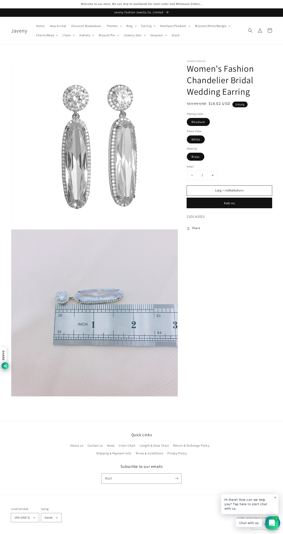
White (195, 139)
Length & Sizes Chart (154, 445)
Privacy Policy (177, 453)
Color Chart (127, 445)
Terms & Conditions (149, 453)
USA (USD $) (22, 517)
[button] (114, 26)
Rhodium (198, 122)
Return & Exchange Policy (191, 445)
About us (76, 445)
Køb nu (229, 203)
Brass (195, 157)
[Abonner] (176, 478)
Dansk (48, 517)
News (111, 445)
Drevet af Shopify (263, 517)
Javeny (249, 517)
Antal (190, 167)
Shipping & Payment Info (113, 453)
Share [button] (196, 228)
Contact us (95, 445)
